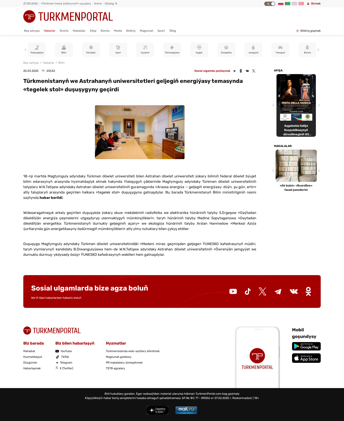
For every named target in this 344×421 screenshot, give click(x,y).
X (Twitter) (66, 368)
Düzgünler (30, 362)
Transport (280, 52)
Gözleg (109, 3)
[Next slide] (317, 49)
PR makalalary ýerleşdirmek (124, 362)
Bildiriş (130, 30)
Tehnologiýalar (172, 52)
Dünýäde (90, 52)
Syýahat (145, 52)
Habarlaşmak (32, 368)
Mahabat (29, 351)
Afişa (93, 30)
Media (118, 30)
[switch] (269, 4)
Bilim (63, 52)
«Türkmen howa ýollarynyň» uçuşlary (66, 3)
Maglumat (146, 30)
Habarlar (49, 30)
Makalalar (79, 30)
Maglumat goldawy (119, 357)
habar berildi (51, 197)
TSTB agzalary (115, 368)
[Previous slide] (26, 49)
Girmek (316, 3)
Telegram (66, 362)
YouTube (66, 351)
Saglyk (199, 52)
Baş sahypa (32, 30)
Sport (161, 30)
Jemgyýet (253, 52)
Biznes (105, 30)
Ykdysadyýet (37, 52)
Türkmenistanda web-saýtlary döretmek (133, 351)
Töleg (172, 30)
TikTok (65, 357)
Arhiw (98, 3)
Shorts (64, 30)
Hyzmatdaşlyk (32, 357)
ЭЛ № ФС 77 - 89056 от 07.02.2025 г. (207, 398)
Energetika (226, 52)
